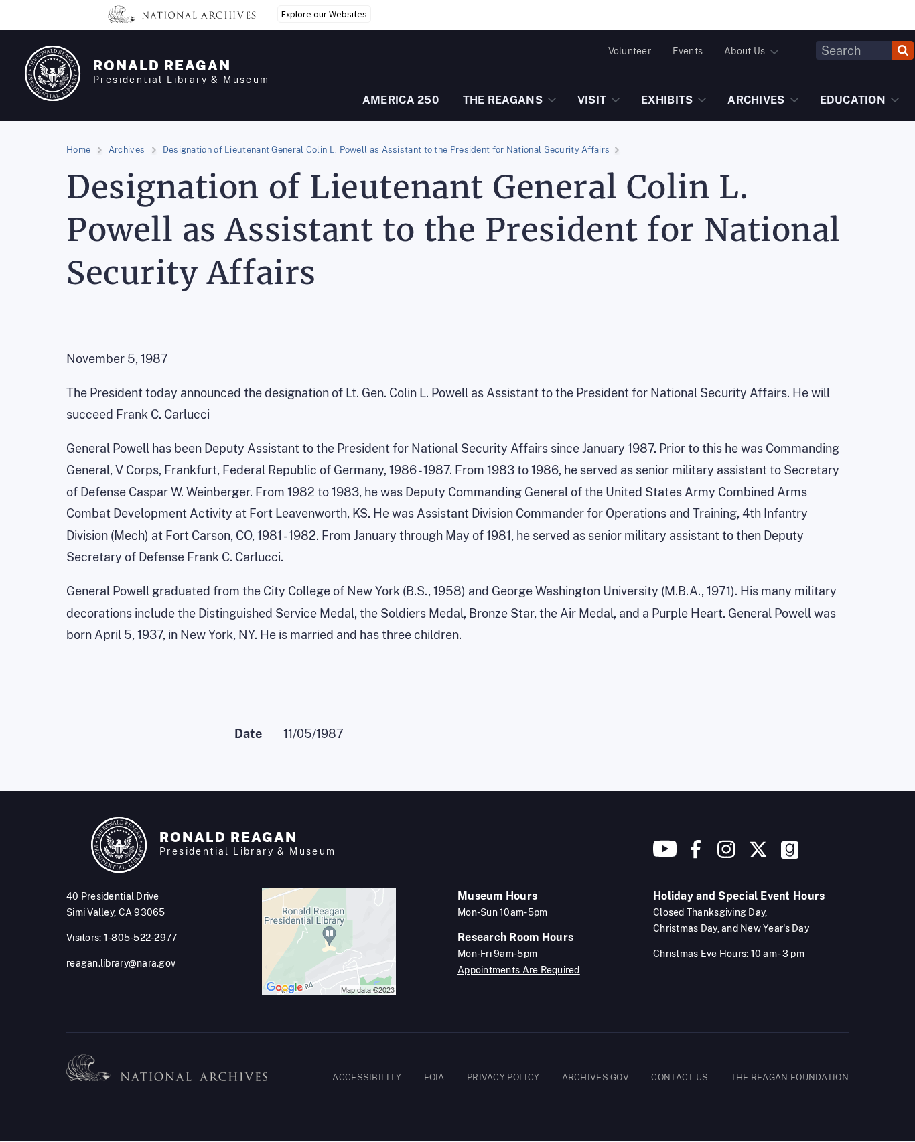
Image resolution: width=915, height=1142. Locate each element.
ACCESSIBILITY (366, 1077)
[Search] (903, 50)
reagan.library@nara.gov (120, 963)
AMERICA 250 (400, 100)
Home (78, 150)
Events (688, 51)
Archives (127, 150)
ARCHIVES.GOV (596, 1077)
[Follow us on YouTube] (665, 854)
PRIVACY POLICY (503, 1077)
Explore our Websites (324, 14)
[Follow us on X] (758, 854)
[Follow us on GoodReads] (789, 854)
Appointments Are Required (519, 970)
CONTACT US (679, 1077)
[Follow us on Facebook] (696, 854)
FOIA (434, 1077)
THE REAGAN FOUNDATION (790, 1077)
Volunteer (629, 51)
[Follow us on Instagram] (724, 854)
